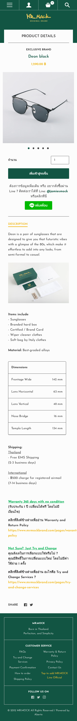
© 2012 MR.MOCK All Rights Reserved (30, 710)
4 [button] (43, 148)
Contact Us (54, 667)
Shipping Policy (23, 679)
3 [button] (38, 148)
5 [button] (48, 148)
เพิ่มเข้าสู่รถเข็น (38, 173)
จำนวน (12, 160)
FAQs (22, 652)
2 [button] (33, 148)
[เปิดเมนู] (9, 5)
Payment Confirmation (22, 667)
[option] (38, 107)
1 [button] (29, 148)
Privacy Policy (54, 662)
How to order (23, 673)
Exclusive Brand (38, 49)
